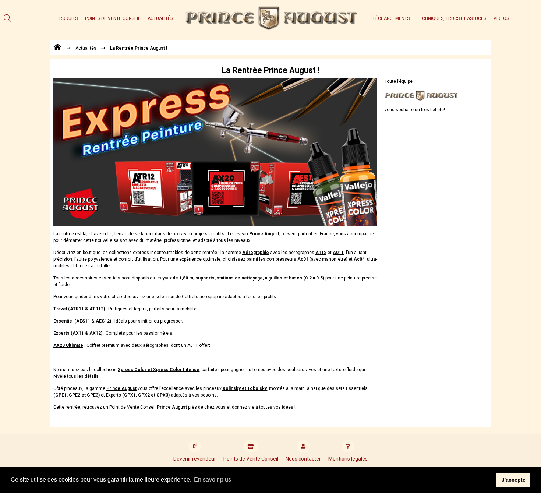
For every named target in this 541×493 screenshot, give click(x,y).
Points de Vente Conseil (112, 18)
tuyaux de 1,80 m (175, 278)
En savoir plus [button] (212, 479)
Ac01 (302, 259)
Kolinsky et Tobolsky (244, 388)
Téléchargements (389, 18)
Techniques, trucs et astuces (451, 18)
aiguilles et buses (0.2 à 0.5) (294, 278)
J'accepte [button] (514, 480)
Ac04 (359, 259)
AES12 (103, 321)
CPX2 (144, 395)
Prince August (264, 233)
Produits (67, 18)
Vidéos (501, 18)
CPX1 (130, 395)
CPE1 (61, 395)
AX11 (78, 333)
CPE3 (92, 395)
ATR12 (96, 308)
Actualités (160, 18)
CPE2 (74, 395)
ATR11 (77, 308)
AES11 (83, 321)
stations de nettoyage (240, 278)
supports (205, 278)
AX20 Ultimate (68, 345)
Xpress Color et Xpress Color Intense (158, 369)
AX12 (95, 333)
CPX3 (162, 395)
